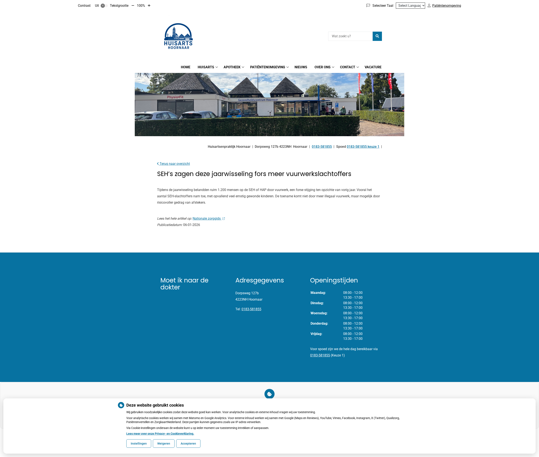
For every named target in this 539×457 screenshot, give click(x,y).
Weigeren (163, 443)
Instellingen (139, 443)
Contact (347, 67)
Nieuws (301, 67)
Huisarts (206, 67)
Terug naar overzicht (174, 164)
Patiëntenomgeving (267, 67)
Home (185, 67)
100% (141, 6)
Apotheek (232, 67)
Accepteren (188, 443)
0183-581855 (251, 309)
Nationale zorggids (207, 218)
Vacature (373, 67)
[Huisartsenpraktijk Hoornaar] (178, 36)
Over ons (323, 67)
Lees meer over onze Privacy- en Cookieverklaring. (160, 433)
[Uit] (104, 5)
